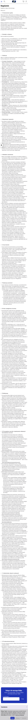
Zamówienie (4, 707)
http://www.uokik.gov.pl (7, 450)
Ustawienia (24, 718)
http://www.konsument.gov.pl (8, 470)
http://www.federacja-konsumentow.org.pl (11, 462)
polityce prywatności (20, 715)
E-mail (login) (6, 696)
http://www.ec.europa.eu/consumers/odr (10, 559)
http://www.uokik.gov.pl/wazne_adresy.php (11, 513)
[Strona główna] (14, 1)
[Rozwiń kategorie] (1, 1)
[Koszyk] (23, 1)
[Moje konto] (26, 1)
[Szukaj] (4, 1)
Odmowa (18, 718)
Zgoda (12, 718)
